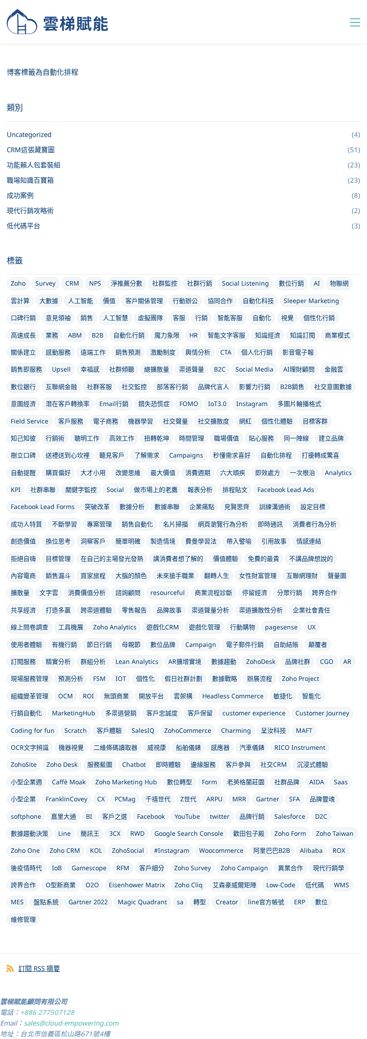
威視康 (156, 747)
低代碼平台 (23, 225)
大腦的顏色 (131, 575)
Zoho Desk (62, 764)
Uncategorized (29, 134)
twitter (220, 816)
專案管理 (99, 524)
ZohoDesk (260, 661)
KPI (16, 489)
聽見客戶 (111, 455)
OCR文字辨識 (30, 747)
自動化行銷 (129, 335)
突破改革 (97, 506)
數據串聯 (166, 506)
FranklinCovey (66, 799)
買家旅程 (93, 575)
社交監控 (134, 386)
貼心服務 (261, 438)
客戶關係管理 (144, 300)
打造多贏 (58, 610)
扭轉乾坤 (156, 438)
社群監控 (164, 283)
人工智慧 (115, 317)
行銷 (201, 317)
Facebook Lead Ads (285, 489)
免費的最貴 (263, 558)
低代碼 (314, 885)
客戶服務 (70, 421)
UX (311, 627)
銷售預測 (128, 352)
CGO (326, 661)
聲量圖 (337, 575)
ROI (88, 696)
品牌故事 (169, 610)
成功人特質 (26, 524)
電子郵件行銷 (245, 644)
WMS (341, 885)
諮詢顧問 (128, 592)
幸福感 (90, 369)
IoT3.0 (217, 403)
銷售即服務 (26, 369)
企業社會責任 (311, 610)
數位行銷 (291, 283)
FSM (99, 678)
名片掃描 (175, 524)
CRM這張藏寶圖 (31, 149)
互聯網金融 (61, 386)
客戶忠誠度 (162, 713)
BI (89, 816)
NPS (95, 283)
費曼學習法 (201, 541)
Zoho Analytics (115, 627)
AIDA (316, 782)
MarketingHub (73, 713)
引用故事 (273, 541)
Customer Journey (322, 713)
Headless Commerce (233, 696)
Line (64, 833)
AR (347, 661)
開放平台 (151, 696)
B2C (220, 369)
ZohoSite (24, 764)
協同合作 (220, 300)
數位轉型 (179, 782)
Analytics (338, 472)
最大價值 (162, 472)
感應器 (220, 747)
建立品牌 (331, 438)
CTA (225, 352)
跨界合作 (324, 592)
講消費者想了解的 (178, 558)
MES (17, 902)
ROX (339, 850)
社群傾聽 (121, 369)
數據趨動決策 (29, 833)
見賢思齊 (236, 506)
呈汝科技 (273, 730)
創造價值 (23, 541)
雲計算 (20, 300)
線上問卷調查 (29, 627)
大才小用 (93, 472)
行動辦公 (185, 300)
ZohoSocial (128, 850)
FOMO (188, 403)
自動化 (261, 317)
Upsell (61, 369)
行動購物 (242, 627)
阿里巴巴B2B (271, 850)
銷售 (87, 317)
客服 (179, 317)
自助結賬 (286, 644)
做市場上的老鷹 (156, 489)
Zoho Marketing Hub (126, 782)
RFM (122, 868)
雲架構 (183, 696)
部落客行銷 (172, 386)
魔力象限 (166, 335)
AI (317, 283)
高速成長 (23, 335)
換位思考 (58, 541)
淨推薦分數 (126, 283)
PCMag (125, 799)
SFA (294, 799)
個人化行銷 (257, 352)
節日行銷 (99, 644)
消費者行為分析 (315, 524)
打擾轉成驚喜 (320, 455)
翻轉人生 (216, 575)
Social (115, 489)
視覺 (287, 317)
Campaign (200, 644)
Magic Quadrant (142, 902)
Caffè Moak (68, 782)
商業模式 (337, 335)
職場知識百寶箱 (30, 179)
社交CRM (273, 764)
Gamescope (89, 868)
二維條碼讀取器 (115, 747)
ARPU (214, 799)
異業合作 (290, 868)
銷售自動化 (137, 524)
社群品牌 (286, 782)
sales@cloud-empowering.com (71, 1022)
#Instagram (171, 850)
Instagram (252, 403)
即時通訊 (270, 524)
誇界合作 (23, 885)
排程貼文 (235, 489)
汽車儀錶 (252, 747)
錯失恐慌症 (154, 403)
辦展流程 (259, 678)
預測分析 (70, 678)
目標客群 (315, 421)
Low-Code (280, 885)
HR (193, 335)
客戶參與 (238, 764)
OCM (65, 696)
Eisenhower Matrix (137, 885)
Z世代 (188, 799)
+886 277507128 (47, 1012)
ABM (75, 335)
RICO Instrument (299, 747)
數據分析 (132, 506)
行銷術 (55, 438)
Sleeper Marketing (311, 300)
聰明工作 (86, 438)
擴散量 (20, 592)
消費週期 (197, 472)
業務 (52, 335)
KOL (96, 850)
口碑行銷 (23, 317)
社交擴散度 (213, 421)
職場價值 (226, 438)
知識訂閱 (302, 335)
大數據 (48, 300)
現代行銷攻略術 (30, 210)
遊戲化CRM (162, 627)
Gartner (267, 799)
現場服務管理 (29, 678)
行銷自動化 (26, 713)
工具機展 (70, 627)
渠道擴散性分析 (261, 610)
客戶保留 (200, 713)
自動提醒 (23, 472)
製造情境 (162, 541)
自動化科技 (258, 300)
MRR (239, 799)
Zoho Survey (192, 868)
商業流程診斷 (213, 592)
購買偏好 (58, 472)
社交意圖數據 (333, 386)
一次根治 (302, 472)
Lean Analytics (136, 661)
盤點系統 (46, 902)
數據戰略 (224, 678)
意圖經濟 (23, 403)
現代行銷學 (328, 868)
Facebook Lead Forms (43, 506)
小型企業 (23, 799)
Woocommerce (221, 850)
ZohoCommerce (187, 730)
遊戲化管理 (204, 627)
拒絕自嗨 (23, 558)
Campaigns (186, 455)
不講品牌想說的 (311, 558)
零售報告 (134, 610)
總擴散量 (156, 369)
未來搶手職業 (175, 575)
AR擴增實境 (184, 661)
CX (101, 799)
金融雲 (333, 369)
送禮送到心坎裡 (68, 455)
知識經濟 (267, 335)
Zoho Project (300, 678)
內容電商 (23, 575)
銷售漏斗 (58, 575)
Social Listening (245, 283)
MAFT (304, 730)
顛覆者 (317, 644)
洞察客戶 (93, 541)
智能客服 (230, 317)
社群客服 (99, 386)
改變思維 (128, 472)
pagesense (281, 627)
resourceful (167, 592)
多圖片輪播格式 (299, 403)
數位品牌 (162, 644)
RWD (137, 833)
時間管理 (191, 438)
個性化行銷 (319, 317)
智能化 (311, 696)
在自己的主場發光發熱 (112, 558)
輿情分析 (197, 352)
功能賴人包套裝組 (33, 164)
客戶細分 (151, 868)
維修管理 (23, 919)
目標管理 (58, 558)
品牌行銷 (252, 816)
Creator (227, 902)
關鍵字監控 (81, 489)
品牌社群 (297, 661)
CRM (72, 283)
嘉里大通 (63, 816)
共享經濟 (23, 610)
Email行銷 (113, 403)
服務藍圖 (99, 764)
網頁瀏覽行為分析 (223, 524)
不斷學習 (64, 524)
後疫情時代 (26, 868)
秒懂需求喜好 (232, 455)
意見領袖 (58, 317)
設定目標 (312, 506)
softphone (26, 816)
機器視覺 (71, 747)
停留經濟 (254, 592)
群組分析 (93, 661)
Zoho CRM (65, 850)
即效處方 (267, 472)
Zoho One (25, 850)
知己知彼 (23, 438)
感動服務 (58, 352)
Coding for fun (33, 730)
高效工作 (121, 438)
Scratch (75, 730)
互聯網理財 (302, 575)
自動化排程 (276, 455)
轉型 (199, 902)
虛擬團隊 (150, 317)
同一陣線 (296, 438)
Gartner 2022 (88, 902)
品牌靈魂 (322, 799)
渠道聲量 (191, 369)
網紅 (245, 421)
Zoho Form (290, 833)
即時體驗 (168, 764)
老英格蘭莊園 (246, 782)
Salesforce (289, 816)
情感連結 (308, 541)
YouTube (187, 816)
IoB (57, 868)
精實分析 (58, 661)
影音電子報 (298, 352)
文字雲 (48, 592)
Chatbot (134, 764)
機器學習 (140, 421)
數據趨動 (223, 661)
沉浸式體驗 (312, 764)
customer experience (254, 713)
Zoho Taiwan (335, 833)
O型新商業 (61, 885)
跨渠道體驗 (96, 610)
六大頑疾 (232, 472)
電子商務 (105, 421)
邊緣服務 (203, 764)
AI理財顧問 (299, 369)
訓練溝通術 (274, 506)
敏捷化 (282, 696)
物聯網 (339, 283)
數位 (321, 902)
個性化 (145, 678)
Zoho (18, 283)
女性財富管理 (258, 575)
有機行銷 (64, 644)
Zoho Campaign (244, 868)
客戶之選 (114, 816)
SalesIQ (143, 730)
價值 (109, 300)
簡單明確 (128, 541)
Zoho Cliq (189, 885)
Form (209, 782)
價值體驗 (225, 558)
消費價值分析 (87, 592)
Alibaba (311, 850)
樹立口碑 (23, 455)
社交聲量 (175, 421)
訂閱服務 (23, 661)
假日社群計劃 (183, 678)
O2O (92, 885)
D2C (321, 816)
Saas (341, 782)
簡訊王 (90, 833)
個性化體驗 (277, 421)
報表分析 (200, 489)
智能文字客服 (226, 335)
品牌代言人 (213, 386)
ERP (299, 902)
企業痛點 (201, 506)
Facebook (151, 816)
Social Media (254, 369)
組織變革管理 (29, 696)
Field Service (29, 421)
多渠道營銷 (121, 713)
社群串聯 (42, 489)
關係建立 (23, 352)
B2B (97, 335)
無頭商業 (116, 696)
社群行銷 (199, 283)
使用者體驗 (26, 644)
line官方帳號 (266, 902)
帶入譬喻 (239, 541)
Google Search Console (188, 833)
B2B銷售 (292, 386)
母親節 (131, 644)
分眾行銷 (289, 592)
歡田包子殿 (249, 833)
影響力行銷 (254, 386)
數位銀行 (23, 386)
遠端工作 (93, 352)
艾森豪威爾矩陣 (234, 885)
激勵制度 (162, 352)
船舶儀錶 (188, 747)
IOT (120, 678)
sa (180, 902)
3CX (114, 833)
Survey (45, 283)
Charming (236, 730)
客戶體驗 (109, 730)
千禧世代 (158, 799)
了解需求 (146, 455)
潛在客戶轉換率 (68, 403)
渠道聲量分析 (210, 610)
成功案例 (20, 195)
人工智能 (80, 300)
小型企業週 (26, 782)
